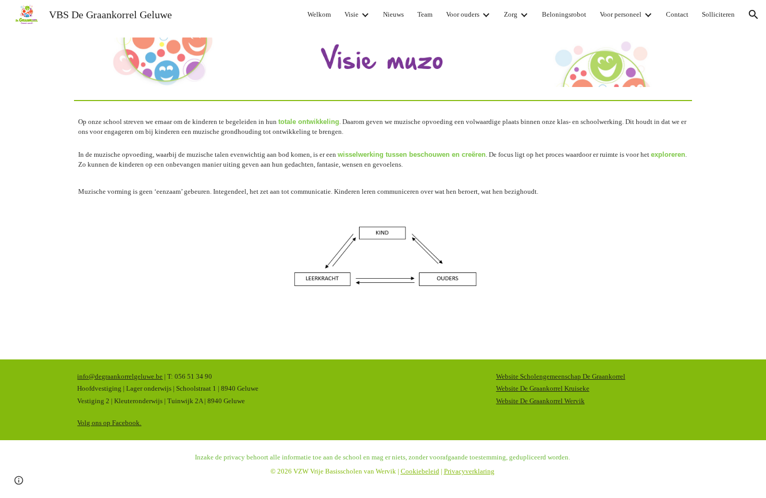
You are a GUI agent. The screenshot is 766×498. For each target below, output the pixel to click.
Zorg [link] (510, 14)
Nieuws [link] (393, 14)
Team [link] (425, 14)
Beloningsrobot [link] (564, 14)
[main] (382, 157)
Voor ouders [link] (462, 14)
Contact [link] (677, 14)
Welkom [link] (319, 14)
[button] (753, 14)
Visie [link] (351, 14)
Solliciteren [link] (718, 14)
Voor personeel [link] (620, 14)
